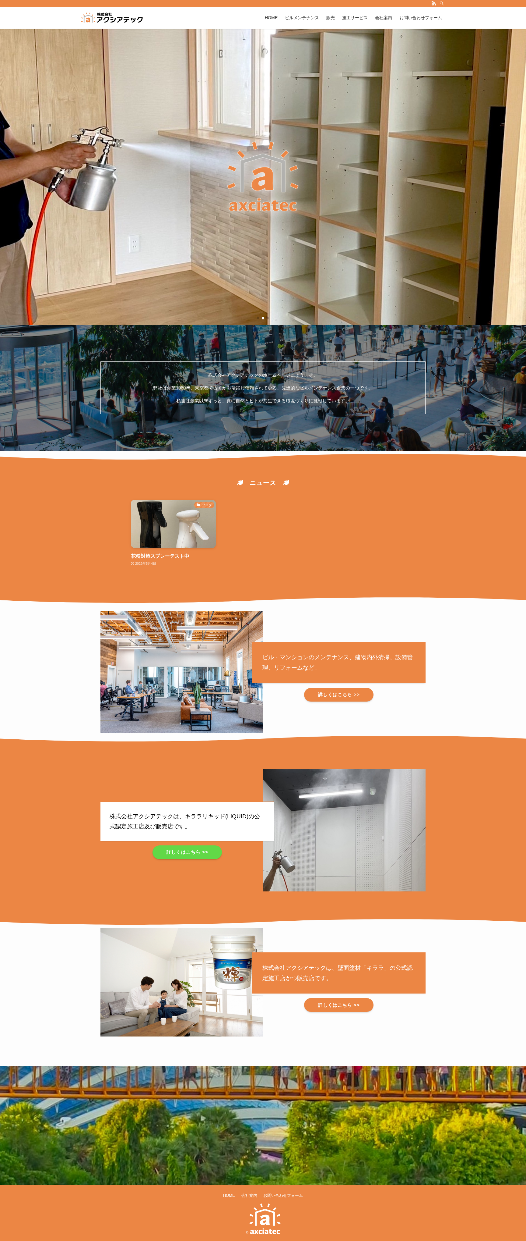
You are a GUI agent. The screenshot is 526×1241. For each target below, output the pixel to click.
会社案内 (249, 1195)
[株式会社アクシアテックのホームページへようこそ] (112, 18)
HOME (229, 1195)
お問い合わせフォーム (283, 1195)
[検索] (442, 3)
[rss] (434, 3)
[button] (258, 318)
